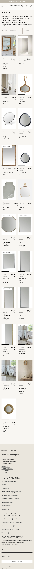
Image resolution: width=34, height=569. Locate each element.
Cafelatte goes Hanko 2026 (10, 495)
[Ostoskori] (31, 6)
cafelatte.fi (5, 470)
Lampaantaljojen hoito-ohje (10, 529)
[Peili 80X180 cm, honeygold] (9, 297)
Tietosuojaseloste (7, 502)
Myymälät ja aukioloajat (9, 481)
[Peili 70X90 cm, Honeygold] (25, 224)
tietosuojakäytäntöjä (6, 566)
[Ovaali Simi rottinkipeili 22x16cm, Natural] (25, 370)
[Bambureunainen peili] (9, 155)
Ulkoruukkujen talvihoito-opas (11, 533)
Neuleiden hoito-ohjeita (9, 526)
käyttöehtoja (14, 566)
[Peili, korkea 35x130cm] (25, 334)
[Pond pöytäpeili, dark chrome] (9, 118)
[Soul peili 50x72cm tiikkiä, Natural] (9, 45)
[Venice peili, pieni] (9, 189)
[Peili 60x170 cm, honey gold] (9, 334)
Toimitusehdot (6, 506)
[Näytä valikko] (2, 6)
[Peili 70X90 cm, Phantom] (9, 261)
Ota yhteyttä (5, 488)
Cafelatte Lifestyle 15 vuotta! (10, 499)
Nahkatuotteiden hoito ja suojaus (12, 522)
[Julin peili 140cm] (25, 45)
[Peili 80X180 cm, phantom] (25, 297)
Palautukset (5, 509)
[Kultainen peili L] (25, 189)
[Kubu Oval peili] (25, 84)
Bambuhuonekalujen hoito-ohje (11, 519)
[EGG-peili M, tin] (25, 155)
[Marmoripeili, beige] (9, 84)
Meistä (4, 485)
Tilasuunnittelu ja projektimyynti (11, 492)
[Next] (31, 2)
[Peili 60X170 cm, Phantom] (25, 261)
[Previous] (2, 2)
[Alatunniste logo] (9, 450)
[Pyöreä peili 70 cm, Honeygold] (9, 224)
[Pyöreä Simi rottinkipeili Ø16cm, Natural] (9, 409)
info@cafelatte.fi (7, 468)
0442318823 (6, 466)
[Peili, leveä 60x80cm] (9, 370)
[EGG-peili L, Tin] (25, 118)
